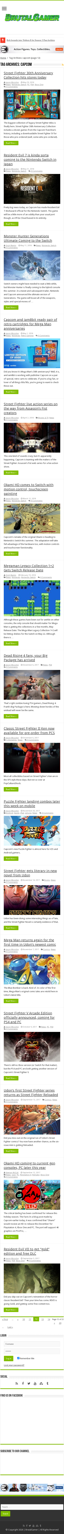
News (8, 85)
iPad (22, 813)
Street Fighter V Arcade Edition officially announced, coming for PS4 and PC (29, 1017)
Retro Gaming (27, 336)
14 (49, 1319)
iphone (28, 813)
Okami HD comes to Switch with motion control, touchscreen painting (28, 489)
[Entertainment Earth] (32, 49)
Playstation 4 (25, 1175)
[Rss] (16, 1383)
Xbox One (39, 85)
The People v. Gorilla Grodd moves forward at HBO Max (33, 40)
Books (47, 880)
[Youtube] (35, 1383)
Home (3, 58)
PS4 (32, 85)
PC (28, 85)
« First (5, 1319)
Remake (35, 1175)
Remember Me (26, 1358)
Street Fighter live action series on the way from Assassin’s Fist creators (31, 408)
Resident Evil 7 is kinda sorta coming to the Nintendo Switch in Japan (30, 159)
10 (23, 1319)
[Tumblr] (47, 1383)
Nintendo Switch (19, 85)
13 (42, 1319)
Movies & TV (43, 418)
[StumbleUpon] (41, 1383)
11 (30, 1319)
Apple (16, 813)
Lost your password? (14, 1365)
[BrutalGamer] (32, 17)
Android (9, 813)
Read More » (11, 143)
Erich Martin (11, 245)
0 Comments (12, 87)
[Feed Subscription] (63, 64)
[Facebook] (23, 1383)
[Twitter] (29, 1383)
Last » (10, 1327)
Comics (46, 949)
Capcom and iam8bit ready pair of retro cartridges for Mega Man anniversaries (30, 324)
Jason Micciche (12, 82)
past (14, 1175)
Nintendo (16, 336)
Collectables (11, 740)
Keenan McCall (12, 1173)
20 (60, 1323)
